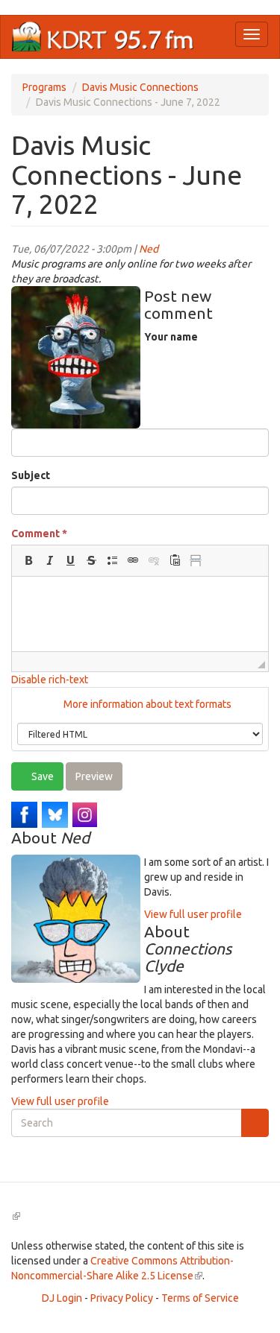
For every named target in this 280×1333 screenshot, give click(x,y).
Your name (171, 337)
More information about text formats (146, 704)
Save (41, 776)
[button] (28, 560)
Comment (39, 533)
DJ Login (62, 1298)
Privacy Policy (121, 1298)
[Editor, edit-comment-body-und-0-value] (140, 614)
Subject (30, 475)
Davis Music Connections (140, 87)
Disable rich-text (49, 680)
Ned (148, 249)
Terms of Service (200, 1298)
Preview (94, 776)
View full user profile (193, 914)
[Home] (103, 37)
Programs (44, 87)
